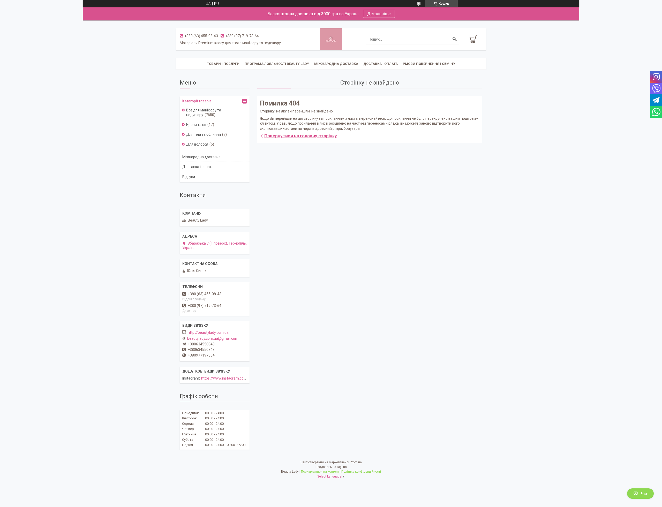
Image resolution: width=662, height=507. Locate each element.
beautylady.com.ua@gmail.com (212, 338)
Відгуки (188, 177)
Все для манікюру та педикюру (203, 112)
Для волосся (197, 144)
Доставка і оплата (380, 64)
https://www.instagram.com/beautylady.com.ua (240, 378)
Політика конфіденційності (361, 471)
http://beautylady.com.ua (208, 332)
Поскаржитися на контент (320, 471)
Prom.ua (356, 462)
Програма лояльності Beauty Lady (277, 64)
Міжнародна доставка (336, 64)
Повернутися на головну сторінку (300, 135)
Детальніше (379, 13)
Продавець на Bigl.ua (331, 467)
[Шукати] (454, 39)
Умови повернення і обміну (429, 64)
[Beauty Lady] (331, 39)
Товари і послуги (223, 64)
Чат (644, 493)
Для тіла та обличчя (203, 134)
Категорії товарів (197, 101)
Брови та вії (196, 125)
